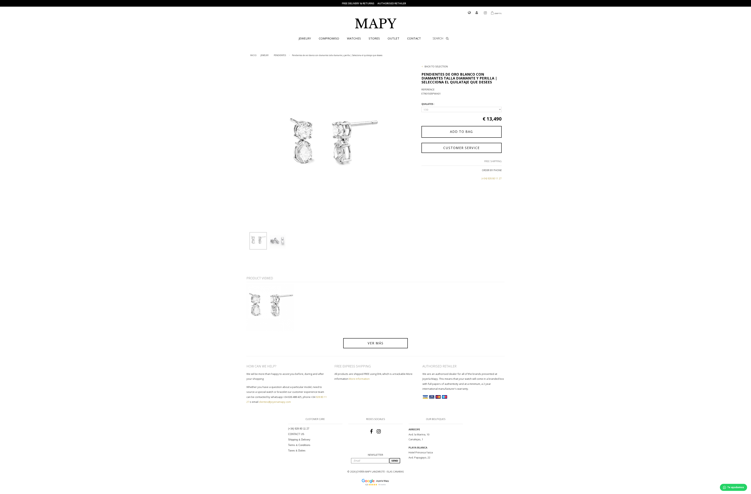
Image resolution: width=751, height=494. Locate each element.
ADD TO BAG (461, 132)
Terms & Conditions (299, 445)
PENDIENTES (280, 55)
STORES (374, 38)
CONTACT (414, 38)
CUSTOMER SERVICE (461, 148)
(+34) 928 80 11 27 (492, 178)
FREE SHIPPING (493, 161)
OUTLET (393, 38)
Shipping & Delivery (299, 439)
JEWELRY (305, 38)
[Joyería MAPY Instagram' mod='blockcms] (379, 431)
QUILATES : (428, 104)
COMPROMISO (329, 38)
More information (359, 379)
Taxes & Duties (296, 450)
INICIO (253, 55)
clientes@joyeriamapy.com (275, 402)
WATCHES (354, 38)
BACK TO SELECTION (436, 66)
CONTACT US (296, 434)
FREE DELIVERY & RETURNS (358, 3)
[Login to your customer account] (477, 12)
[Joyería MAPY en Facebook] (371, 431)
